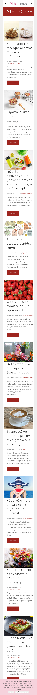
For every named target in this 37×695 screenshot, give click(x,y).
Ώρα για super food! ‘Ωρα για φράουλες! (18, 306)
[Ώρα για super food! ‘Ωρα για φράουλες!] (18, 290)
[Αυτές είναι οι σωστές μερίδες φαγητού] (18, 228)
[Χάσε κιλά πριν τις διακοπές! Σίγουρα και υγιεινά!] (18, 487)
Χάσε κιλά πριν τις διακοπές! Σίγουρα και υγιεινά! (18, 506)
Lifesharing (25, 449)
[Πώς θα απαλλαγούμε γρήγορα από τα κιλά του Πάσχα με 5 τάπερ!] (18, 160)
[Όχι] (35, 687)
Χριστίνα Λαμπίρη (13, 123)
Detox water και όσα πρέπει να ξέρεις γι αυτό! (20, 368)
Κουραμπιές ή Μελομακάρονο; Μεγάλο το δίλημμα (19, 50)
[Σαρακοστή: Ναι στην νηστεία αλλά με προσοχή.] (18, 558)
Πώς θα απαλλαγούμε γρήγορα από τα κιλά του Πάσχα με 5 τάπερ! (20, 180)
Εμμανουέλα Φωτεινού (14, 63)
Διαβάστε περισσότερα (22, 692)
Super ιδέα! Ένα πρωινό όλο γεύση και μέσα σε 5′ (20, 644)
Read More (13, 83)
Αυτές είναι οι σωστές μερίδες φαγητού (19, 243)
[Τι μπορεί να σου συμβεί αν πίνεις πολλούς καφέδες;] (18, 418)
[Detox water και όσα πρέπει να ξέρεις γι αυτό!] (18, 352)
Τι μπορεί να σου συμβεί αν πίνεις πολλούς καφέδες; (19, 437)
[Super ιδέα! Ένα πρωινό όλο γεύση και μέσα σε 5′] (18, 626)
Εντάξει (11, 692)
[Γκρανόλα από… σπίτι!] (18, 100)
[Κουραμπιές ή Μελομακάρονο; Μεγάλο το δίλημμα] (18, 31)
